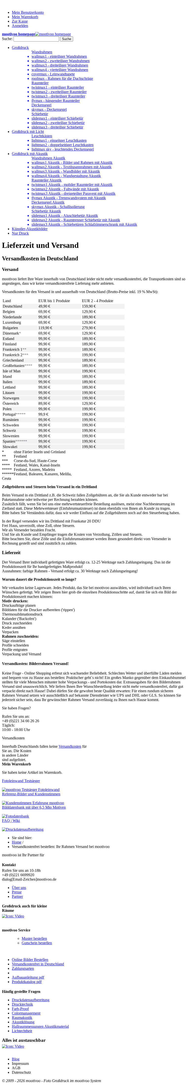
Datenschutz (21, 1072)
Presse (17, 892)
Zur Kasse (20, 21)
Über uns (19, 888)
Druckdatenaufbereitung (30, 1000)
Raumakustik (22, 1017)
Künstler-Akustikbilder (29, 229)
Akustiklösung (23, 1022)
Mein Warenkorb (25, 17)
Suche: (7, 39)
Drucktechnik (22, 1004)
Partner (17, 896)
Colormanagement (26, 1013)
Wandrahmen (42, 52)
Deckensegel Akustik (48, 202)
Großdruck (20, 47)
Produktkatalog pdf (27, 982)
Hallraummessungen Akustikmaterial (40, 1026)
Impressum (20, 1063)
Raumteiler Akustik (47, 180)
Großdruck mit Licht (28, 131)
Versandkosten (70, 746)
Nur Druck (20, 233)
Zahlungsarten (23, 968)
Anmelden (20, 26)
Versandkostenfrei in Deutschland (38, 964)
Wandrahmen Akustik (48, 158)
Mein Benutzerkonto (28, 12)
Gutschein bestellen (37, 943)
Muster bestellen (34, 938)
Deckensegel (41, 105)
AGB (16, 1068)
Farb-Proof (20, 1009)
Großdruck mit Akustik (30, 154)
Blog (15, 1059)
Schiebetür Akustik (46, 211)
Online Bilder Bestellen (30, 960)
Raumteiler (40, 83)
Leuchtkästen (42, 136)
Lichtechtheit (22, 1031)
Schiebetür (40, 114)
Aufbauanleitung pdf (28, 977)
